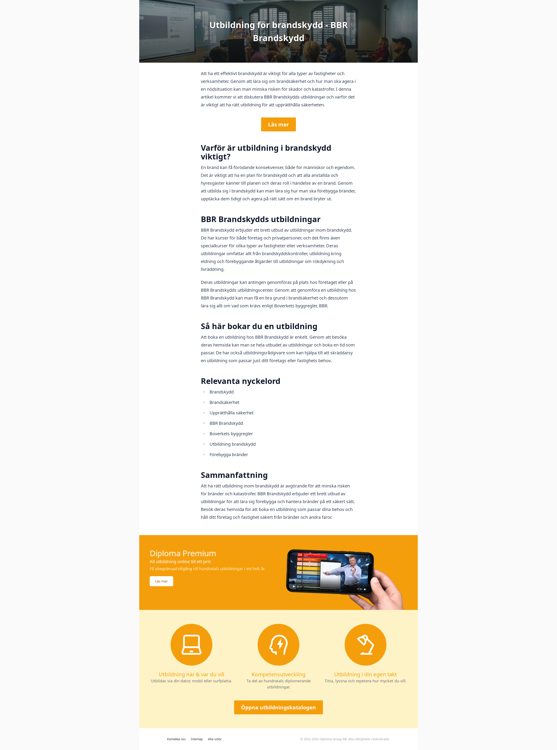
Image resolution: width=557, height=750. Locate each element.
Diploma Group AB (333, 739)
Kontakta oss (176, 739)
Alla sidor (215, 739)
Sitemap (197, 739)
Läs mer (278, 124)
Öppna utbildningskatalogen (278, 707)
